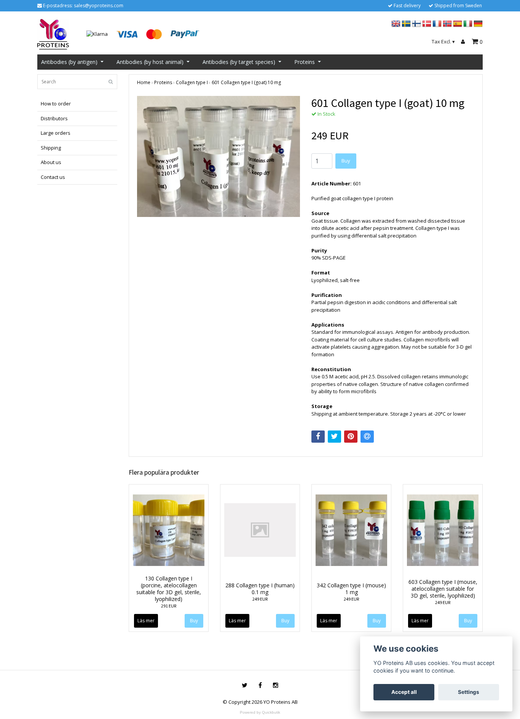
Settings (468, 692)
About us (51, 162)
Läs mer (146, 620)
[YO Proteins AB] (53, 33)
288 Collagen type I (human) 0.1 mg (260, 589)
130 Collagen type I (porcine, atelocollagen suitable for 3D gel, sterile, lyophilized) (168, 589)
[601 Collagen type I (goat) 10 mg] (218, 156)
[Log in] (464, 42)
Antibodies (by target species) (239, 61)
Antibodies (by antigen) (69, 61)
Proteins (304, 61)
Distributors (54, 118)
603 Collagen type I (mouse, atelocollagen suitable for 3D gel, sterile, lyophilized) (442, 588)
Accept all (404, 692)
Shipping (51, 147)
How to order (56, 103)
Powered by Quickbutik (260, 712)
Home (143, 82)
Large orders (55, 132)
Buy (345, 160)
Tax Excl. (443, 41)
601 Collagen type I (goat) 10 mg (246, 82)
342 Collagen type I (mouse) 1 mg (351, 589)
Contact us (53, 177)
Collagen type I (192, 82)
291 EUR (168, 606)
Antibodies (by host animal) (149, 61)
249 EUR (260, 599)
